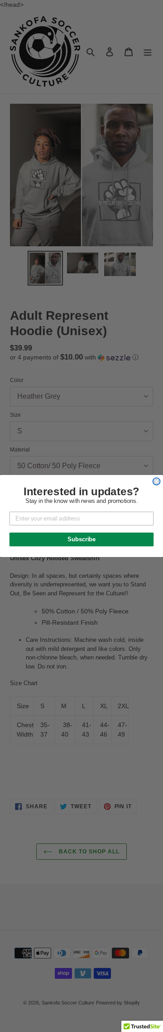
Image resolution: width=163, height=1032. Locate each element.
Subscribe (81, 539)
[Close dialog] (156, 481)
